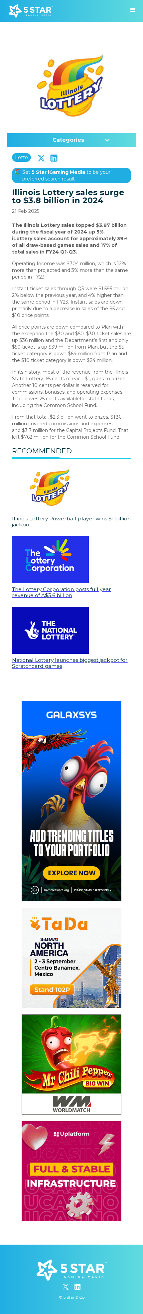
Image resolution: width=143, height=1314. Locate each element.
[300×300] (71, 911)
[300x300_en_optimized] (71, 1125)
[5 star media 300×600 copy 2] (71, 704)
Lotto (21, 157)
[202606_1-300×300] (71, 1018)
